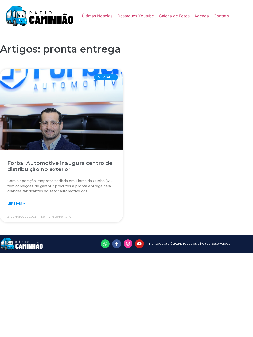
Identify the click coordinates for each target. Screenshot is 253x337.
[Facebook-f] (116, 243)
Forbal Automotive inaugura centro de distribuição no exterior (59, 166)
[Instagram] (128, 243)
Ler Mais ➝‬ (16, 203)
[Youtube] (139, 243)
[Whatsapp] (105, 243)
